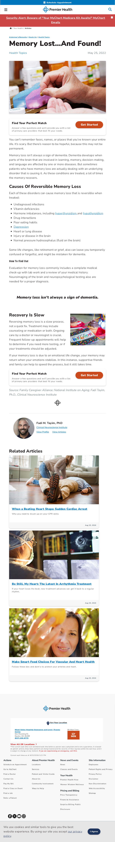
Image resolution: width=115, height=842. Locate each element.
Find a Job (8, 793)
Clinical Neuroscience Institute (51, 427)
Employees (93, 764)
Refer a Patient (10, 798)
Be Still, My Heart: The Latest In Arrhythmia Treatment (51, 584)
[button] (5, 9)
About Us (36, 779)
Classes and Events (69, 769)
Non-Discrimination (97, 784)
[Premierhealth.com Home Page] (11, 28)
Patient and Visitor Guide (43, 774)
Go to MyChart (10, 769)
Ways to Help (38, 788)
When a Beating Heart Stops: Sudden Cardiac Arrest (49, 509)
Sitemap (92, 793)
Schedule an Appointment (15, 764)
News (62, 764)
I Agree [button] (94, 831)
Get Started (89, 125)
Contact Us (8, 779)
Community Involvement (43, 784)
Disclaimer (93, 779)
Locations (36, 764)
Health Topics (44, 37)
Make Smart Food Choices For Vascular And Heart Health (53, 662)
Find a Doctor (10, 774)
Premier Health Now (69, 780)
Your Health (18, 28)
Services (35, 769)
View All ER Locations (23, 744)
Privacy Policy (95, 774)
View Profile (42, 432)
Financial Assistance (69, 800)
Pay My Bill (9, 784)
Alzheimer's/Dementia (18, 37)
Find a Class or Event (13, 788)
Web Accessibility (97, 788)
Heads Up (33, 37)
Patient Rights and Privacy (101, 769)
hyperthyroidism (66, 213)
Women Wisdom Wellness (72, 784)
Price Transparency (68, 795)
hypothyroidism (93, 213)
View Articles (59, 432)
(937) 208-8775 (21, 738)
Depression (21, 227)
